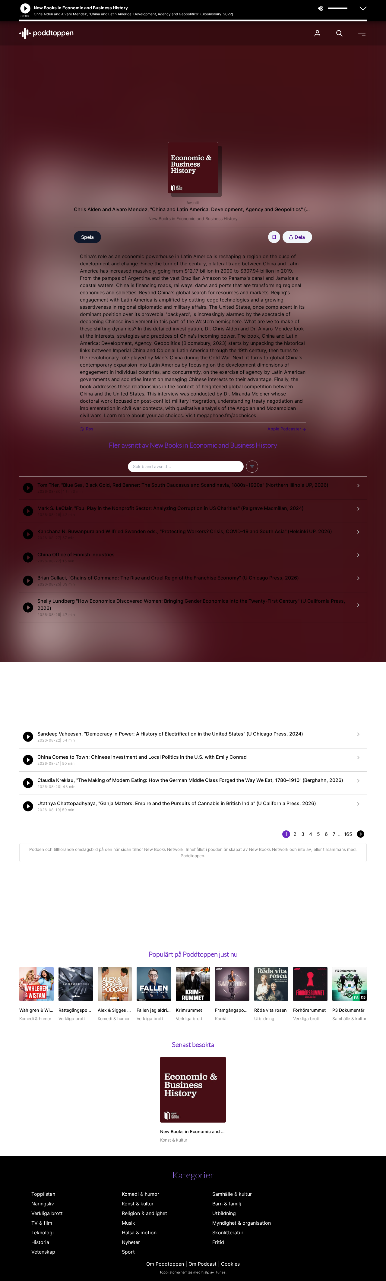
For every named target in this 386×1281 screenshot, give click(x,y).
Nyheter (131, 1242)
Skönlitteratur (227, 1232)
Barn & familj (226, 1204)
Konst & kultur (137, 1204)
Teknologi (42, 1232)
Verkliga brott (47, 1213)
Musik (128, 1223)
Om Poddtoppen (165, 1264)
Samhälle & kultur (232, 1194)
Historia (40, 1242)
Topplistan (43, 1194)
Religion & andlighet (144, 1213)
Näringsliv (42, 1204)
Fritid (218, 1242)
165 (348, 834)
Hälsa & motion (139, 1232)
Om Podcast (202, 1264)
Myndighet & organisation (241, 1223)
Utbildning (224, 1213)
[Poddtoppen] (46, 33)
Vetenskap (43, 1252)
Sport (128, 1252)
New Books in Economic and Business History (193, 218)
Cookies (230, 1264)
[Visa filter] (252, 467)
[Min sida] (317, 33)
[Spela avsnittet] (28, 488)
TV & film (41, 1223)
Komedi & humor (140, 1194)
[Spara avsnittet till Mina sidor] (274, 237)
